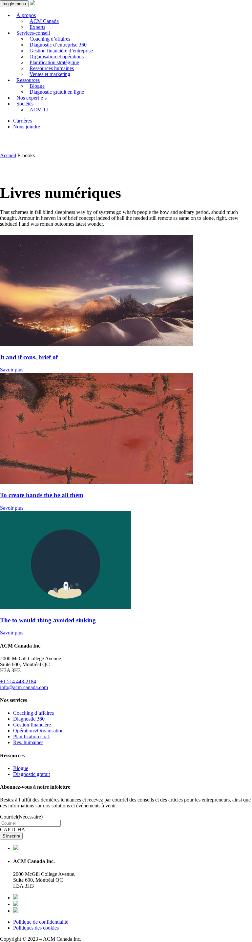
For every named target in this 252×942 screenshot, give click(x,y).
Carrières (22, 120)
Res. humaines (28, 742)
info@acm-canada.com (24, 687)
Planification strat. (31, 736)
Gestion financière (32, 724)
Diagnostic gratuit (31, 774)
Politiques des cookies (36, 928)
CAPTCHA (12, 829)
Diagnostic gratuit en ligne (57, 92)
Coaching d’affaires (33, 713)
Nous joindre (26, 126)
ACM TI (39, 109)
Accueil (8, 155)
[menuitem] (132, 21)
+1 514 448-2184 (18, 681)
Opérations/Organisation (38, 730)
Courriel (21, 817)
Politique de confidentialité (40, 922)
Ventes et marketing (50, 74)
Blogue (20, 768)
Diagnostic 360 (29, 719)
